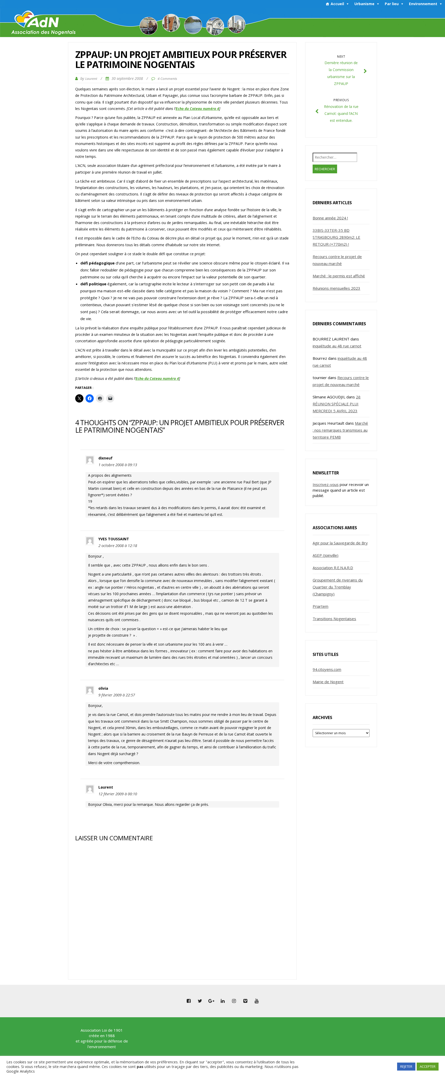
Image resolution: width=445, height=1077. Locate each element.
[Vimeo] (245, 1001)
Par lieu (392, 3)
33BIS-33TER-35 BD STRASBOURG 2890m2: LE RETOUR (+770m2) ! (336, 237)
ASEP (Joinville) (325, 555)
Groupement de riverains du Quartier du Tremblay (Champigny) (338, 586)
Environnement (423, 3)
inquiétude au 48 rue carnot (337, 345)
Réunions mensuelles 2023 (336, 288)
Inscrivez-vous (326, 484)
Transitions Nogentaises (334, 618)
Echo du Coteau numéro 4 (197, 108)
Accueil (337, 3)
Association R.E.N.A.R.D (333, 567)
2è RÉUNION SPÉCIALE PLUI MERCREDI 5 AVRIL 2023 (337, 403)
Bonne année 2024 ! (330, 217)
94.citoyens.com (327, 669)
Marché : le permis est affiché (339, 275)
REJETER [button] (406, 1066)
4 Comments (167, 78)
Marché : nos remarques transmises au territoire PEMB (340, 430)
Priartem (320, 606)
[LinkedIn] (222, 1001)
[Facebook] (188, 1001)
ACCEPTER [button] (427, 1066)
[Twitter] (200, 1001)
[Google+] (211, 1001)
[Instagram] (234, 1001)
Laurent (91, 78)
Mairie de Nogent (328, 681)
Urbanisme (364, 3)
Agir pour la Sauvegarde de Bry (340, 542)
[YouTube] (256, 1001)
